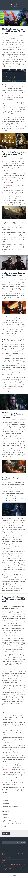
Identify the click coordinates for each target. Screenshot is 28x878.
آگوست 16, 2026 (23, 279)
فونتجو (5, 769)
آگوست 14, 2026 (23, 419)
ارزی (10, 537)
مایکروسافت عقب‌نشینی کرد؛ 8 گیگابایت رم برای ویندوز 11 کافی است (13, 599)
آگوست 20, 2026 (23, 158)
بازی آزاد (14, 4)
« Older (6, 833)
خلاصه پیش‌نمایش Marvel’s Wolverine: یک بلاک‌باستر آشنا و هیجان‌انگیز (13, 415)
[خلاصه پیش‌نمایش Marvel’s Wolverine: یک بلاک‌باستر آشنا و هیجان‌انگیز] (14, 402)
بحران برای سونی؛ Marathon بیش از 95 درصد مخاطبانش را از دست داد (13, 31)
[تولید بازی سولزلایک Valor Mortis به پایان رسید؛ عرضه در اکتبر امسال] (14, 141)
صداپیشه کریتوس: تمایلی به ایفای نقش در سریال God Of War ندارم (13, 275)
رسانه (3, 353)
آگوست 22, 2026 (23, 35)
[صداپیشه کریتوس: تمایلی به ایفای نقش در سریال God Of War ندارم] (14, 262)
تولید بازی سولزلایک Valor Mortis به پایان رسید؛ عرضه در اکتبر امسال (14, 154)
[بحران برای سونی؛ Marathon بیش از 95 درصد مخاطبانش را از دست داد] (14, 18)
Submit (24, 842)
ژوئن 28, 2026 (23, 603)
